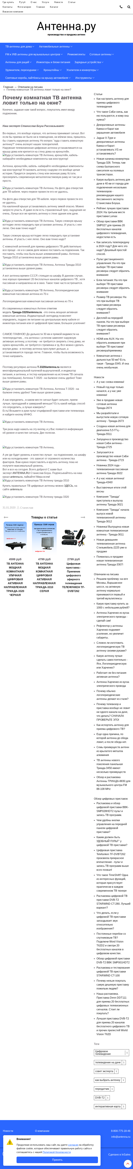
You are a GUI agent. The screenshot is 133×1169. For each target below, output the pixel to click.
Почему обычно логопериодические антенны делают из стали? (112, 695)
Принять (57, 1159)
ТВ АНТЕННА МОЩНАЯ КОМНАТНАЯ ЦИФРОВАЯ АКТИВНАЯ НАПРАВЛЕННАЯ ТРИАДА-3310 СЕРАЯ (44, 577)
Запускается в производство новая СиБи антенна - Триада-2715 (112, 456)
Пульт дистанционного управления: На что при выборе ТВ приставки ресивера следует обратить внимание (113, 267)
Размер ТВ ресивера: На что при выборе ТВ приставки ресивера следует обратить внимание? (111, 305)
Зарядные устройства (87, 62)
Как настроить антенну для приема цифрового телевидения (113, 102)
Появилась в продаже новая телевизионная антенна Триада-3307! (110, 560)
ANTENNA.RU (21, 473)
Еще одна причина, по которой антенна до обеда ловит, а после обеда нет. (112, 738)
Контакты (7, 7)
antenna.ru (16, 476)
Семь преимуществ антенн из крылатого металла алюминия (113, 751)
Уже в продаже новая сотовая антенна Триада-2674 (109, 404)
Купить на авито (73, 553)
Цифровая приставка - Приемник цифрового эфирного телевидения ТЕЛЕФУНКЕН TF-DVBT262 (73, 577)
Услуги (45, 2)
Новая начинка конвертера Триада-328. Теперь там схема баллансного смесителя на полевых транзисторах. (113, 166)
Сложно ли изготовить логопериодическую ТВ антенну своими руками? (112, 646)
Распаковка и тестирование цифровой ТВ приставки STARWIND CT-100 (113, 971)
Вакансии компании (13, 11)
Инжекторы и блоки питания (53, 62)
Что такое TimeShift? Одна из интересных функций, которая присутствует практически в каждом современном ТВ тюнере (112, 883)
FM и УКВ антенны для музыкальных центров (32, 54)
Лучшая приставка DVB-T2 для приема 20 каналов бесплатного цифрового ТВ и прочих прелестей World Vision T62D (113, 1026)
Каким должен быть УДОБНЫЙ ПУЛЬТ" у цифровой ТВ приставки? (112, 841)
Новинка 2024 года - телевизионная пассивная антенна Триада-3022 (112, 469)
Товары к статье (44, 517)
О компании (42, 1131)
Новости (58, 2)
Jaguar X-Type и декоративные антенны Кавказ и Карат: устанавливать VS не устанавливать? (111, 146)
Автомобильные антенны (54, 46)
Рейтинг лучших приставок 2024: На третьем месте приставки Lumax (113, 212)
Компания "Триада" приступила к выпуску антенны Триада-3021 (110, 500)
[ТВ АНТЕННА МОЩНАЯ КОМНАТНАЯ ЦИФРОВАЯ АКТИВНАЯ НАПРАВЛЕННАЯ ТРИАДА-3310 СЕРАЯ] (44, 538)
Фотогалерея (24, 7)
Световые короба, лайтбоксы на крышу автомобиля (36, 77)
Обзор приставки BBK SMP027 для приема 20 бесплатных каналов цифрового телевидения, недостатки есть (112, 229)
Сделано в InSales (119, 1154)
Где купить (8, 2)
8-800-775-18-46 (120, 1131)
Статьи (71, 2)
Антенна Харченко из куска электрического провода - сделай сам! (113, 616)
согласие (73, 1144)
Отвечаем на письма (30, 87)
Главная (40, 7)
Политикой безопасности (57, 1152)
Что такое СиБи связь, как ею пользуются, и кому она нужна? (113, 115)
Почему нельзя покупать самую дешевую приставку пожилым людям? (113, 984)
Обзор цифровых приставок (111, 798)
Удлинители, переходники (20, 70)
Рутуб (22, 2)
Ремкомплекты (76, 54)
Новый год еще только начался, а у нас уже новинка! (110, 391)
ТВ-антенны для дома (18, 46)
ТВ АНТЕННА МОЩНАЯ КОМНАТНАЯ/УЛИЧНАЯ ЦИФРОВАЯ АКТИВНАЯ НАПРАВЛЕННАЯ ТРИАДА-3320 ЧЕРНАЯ (15, 579)
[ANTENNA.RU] (66, 27)
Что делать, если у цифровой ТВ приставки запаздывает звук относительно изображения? (111, 920)
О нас (34, 2)
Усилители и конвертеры (81, 70)
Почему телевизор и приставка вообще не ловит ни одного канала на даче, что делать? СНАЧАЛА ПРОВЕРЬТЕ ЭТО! (113, 712)
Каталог (54, 7)
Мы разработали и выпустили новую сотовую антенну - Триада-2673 (112, 417)
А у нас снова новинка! (110, 381)
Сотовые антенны (100, 54)
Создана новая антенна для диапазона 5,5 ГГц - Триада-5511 (113, 430)
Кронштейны (51, 70)
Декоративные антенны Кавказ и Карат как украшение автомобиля (111, 128)
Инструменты (83, 77)
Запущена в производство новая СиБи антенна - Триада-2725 (112, 443)
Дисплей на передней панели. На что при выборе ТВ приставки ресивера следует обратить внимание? (113, 326)
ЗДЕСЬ (68, 485)
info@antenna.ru (120, 1136)
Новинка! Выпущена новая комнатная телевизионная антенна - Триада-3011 (113, 530)
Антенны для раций (17, 62)
